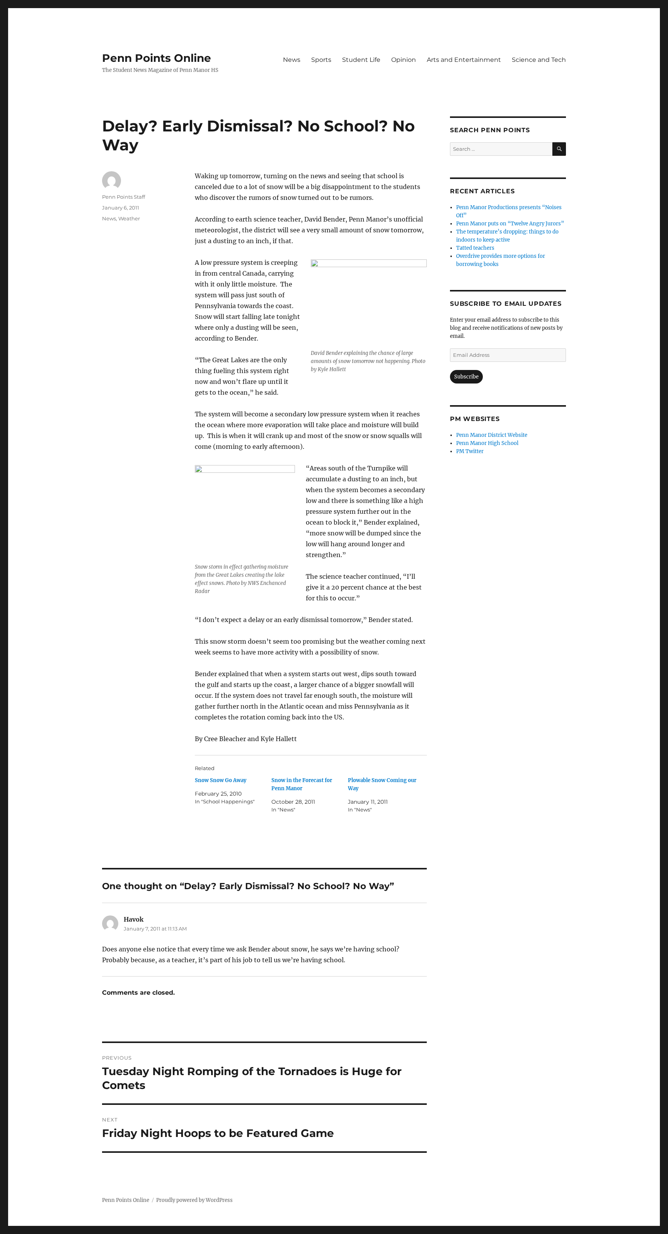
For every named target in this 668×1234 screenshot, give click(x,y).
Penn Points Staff (123, 197)
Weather (129, 218)
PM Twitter (470, 451)
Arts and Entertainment (464, 59)
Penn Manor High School (487, 443)
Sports (321, 59)
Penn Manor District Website (491, 435)
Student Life (361, 59)
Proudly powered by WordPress (194, 1200)
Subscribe (466, 376)
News (291, 59)
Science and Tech (539, 59)
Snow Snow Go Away (220, 780)
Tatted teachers (475, 248)
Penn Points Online (156, 58)
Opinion (403, 59)
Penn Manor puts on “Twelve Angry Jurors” (510, 223)
